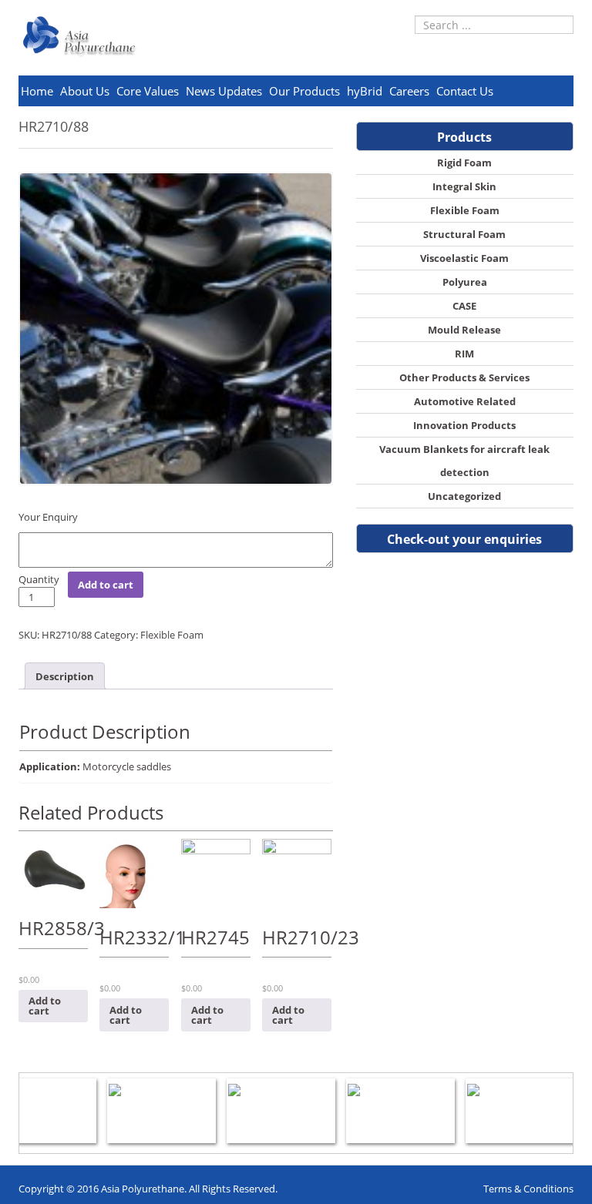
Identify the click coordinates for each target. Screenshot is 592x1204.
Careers (409, 91)
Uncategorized (464, 496)
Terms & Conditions (528, 1189)
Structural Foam (464, 234)
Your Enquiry (48, 517)
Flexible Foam (172, 635)
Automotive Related (465, 401)
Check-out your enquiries (464, 539)
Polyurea (464, 282)
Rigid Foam (464, 162)
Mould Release (464, 330)
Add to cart (105, 585)
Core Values (147, 91)
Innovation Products (464, 425)
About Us (84, 91)
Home (37, 91)
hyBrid (364, 91)
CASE (464, 306)
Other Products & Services (464, 377)
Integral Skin (464, 186)
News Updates (224, 91)
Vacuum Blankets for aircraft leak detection (464, 460)
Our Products (304, 91)
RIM (464, 354)
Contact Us (464, 91)
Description (64, 676)
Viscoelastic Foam (464, 258)
